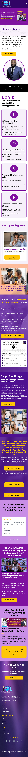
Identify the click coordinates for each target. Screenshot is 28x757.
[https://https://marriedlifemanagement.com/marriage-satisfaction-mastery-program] (14, 16)
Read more (7, 549)
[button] (26, 4)
